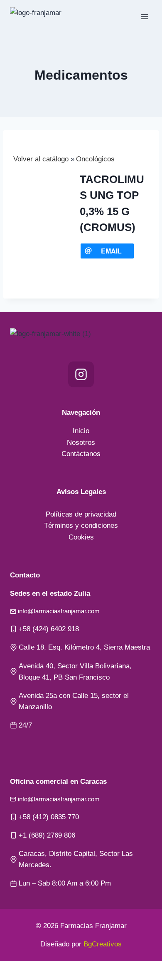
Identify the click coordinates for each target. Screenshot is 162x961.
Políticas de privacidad (81, 514)
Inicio (81, 431)
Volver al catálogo (42, 159)
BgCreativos (102, 944)
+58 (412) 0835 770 (49, 817)
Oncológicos (95, 159)
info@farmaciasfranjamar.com (59, 611)
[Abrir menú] (144, 16)
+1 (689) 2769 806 (47, 835)
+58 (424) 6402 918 (49, 629)
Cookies (81, 537)
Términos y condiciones (81, 525)
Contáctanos (81, 454)
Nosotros (81, 443)
